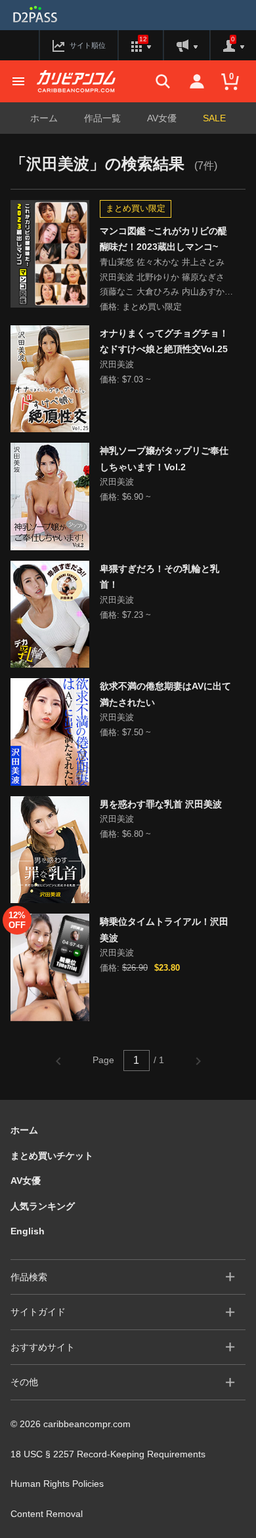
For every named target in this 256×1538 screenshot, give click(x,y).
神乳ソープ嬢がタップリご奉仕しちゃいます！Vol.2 (164, 458)
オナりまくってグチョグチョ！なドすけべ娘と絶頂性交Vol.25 (164, 341)
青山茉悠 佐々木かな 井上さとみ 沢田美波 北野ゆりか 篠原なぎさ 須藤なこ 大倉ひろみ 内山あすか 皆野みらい (162, 278)
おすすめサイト (43, 1347)
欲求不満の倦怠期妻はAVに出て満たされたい (165, 694)
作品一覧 (102, 118)
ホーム (44, 118)
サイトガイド (38, 1311)
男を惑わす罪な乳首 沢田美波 (161, 804)
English (28, 1231)
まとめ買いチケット (52, 1155)
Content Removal (47, 1513)
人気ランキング (43, 1206)
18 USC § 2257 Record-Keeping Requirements (108, 1454)
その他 (24, 1382)
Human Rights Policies (57, 1483)
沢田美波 (117, 364)
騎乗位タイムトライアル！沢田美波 (164, 929)
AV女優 (162, 118)
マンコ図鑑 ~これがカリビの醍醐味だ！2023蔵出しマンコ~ (163, 239)
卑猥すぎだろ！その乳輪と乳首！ (159, 576)
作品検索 (29, 1277)
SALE (214, 118)
